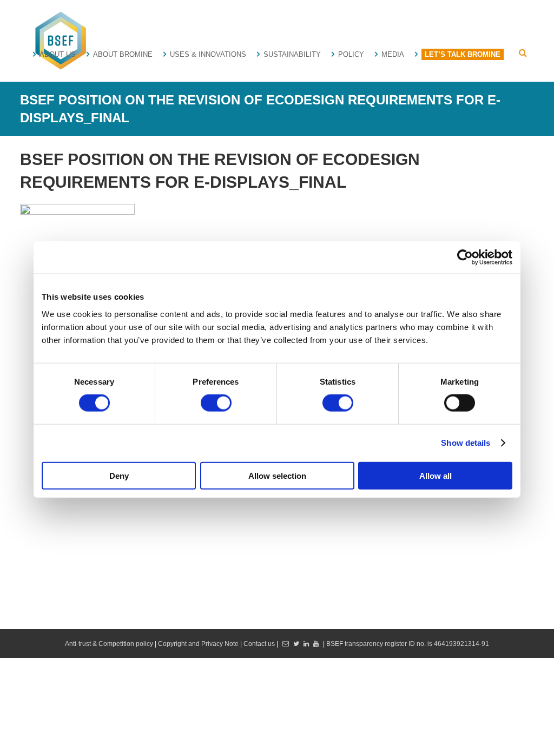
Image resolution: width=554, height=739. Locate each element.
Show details (465, 442)
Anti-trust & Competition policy (109, 644)
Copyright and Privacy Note (199, 644)
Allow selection (277, 475)
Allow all (435, 475)
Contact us (259, 644)
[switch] (216, 403)
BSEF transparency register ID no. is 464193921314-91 (407, 644)
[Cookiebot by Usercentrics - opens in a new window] (465, 257)
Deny (119, 475)
